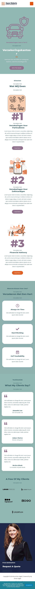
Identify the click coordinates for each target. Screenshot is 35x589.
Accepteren (29, 585)
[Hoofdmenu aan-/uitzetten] (31, 3)
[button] (16, 68)
